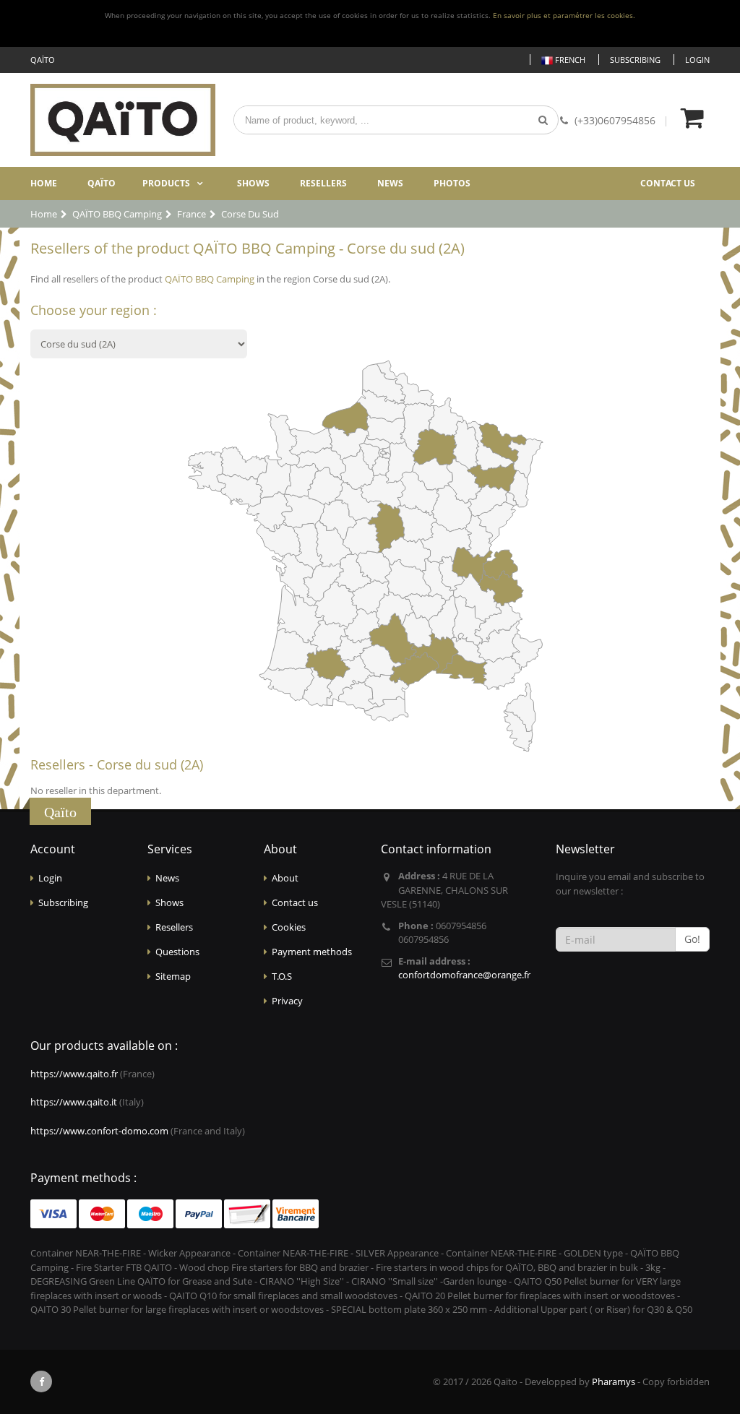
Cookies (289, 927)
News (390, 183)
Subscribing (635, 59)
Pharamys (613, 1381)
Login (697, 59)
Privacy (287, 1000)
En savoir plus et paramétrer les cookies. (564, 15)
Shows (253, 183)
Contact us (667, 183)
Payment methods (312, 951)
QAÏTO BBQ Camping (209, 278)
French (569, 59)
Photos (452, 183)
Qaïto (101, 183)
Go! (692, 939)
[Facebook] (41, 1381)
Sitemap (173, 976)
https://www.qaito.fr (74, 1073)
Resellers (323, 183)
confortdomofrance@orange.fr (464, 974)
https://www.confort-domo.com (99, 1130)
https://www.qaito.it (73, 1101)
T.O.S (282, 976)
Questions (177, 951)
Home (43, 183)
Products (166, 183)
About (285, 877)
